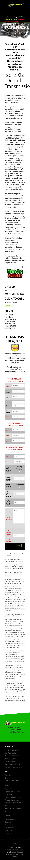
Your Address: (8, 391)
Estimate (8, 775)
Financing (8, 833)
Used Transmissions (12, 764)
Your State (7, 403)
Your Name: (7, 385)
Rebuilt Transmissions (13, 756)
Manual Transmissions (13, 767)
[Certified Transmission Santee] (15, 7)
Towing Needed (19, 468)
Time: (7, 462)
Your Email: (7, 417)
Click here (9, 306)
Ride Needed (19, 485)
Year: (7, 441)
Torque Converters (12, 800)
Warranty (8, 830)
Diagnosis (8, 789)
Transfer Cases (10, 819)
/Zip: (7, 406)
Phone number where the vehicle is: (8, 502)
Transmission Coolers (13, 797)
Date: (7, 456)
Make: (7, 430)
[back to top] (15, 843)
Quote (7, 778)
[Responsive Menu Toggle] (23, 3)
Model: (7, 435)
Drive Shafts (9, 825)
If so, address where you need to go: (8, 494)
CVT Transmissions (12, 750)
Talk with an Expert (12, 781)
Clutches (8, 822)
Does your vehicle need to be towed (8, 469)
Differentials (9, 828)
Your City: (7, 396)
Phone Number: (8, 411)
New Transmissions (12, 753)
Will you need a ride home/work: (9, 486)
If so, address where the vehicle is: (8, 478)
